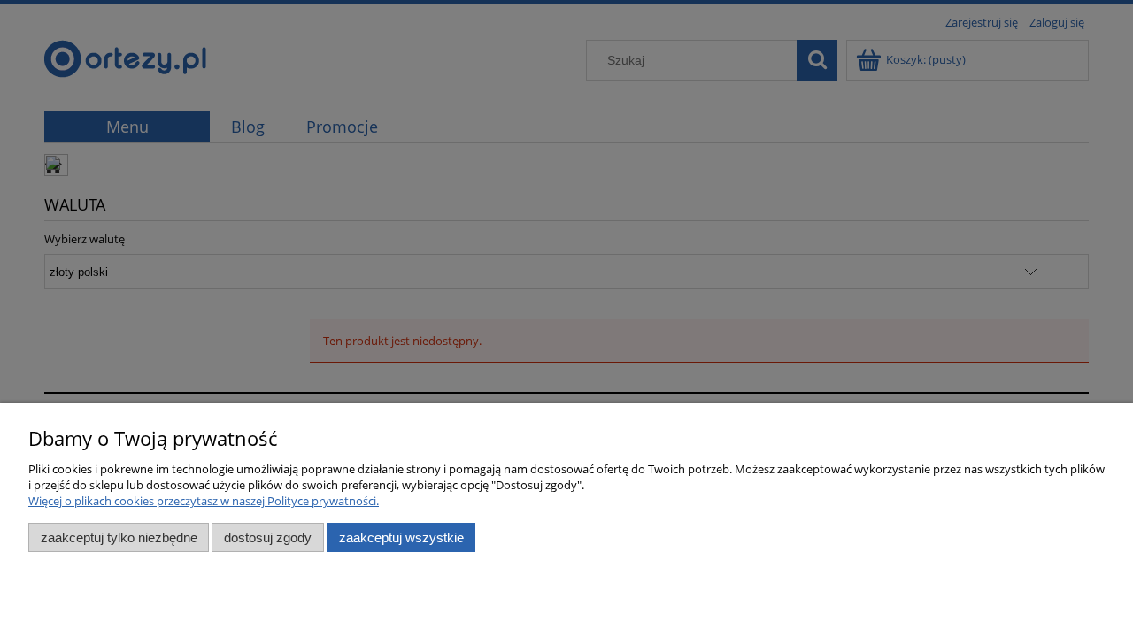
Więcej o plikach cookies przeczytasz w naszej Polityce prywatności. (203, 501)
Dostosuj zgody (268, 537)
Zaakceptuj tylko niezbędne (119, 537)
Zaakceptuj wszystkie (401, 537)
